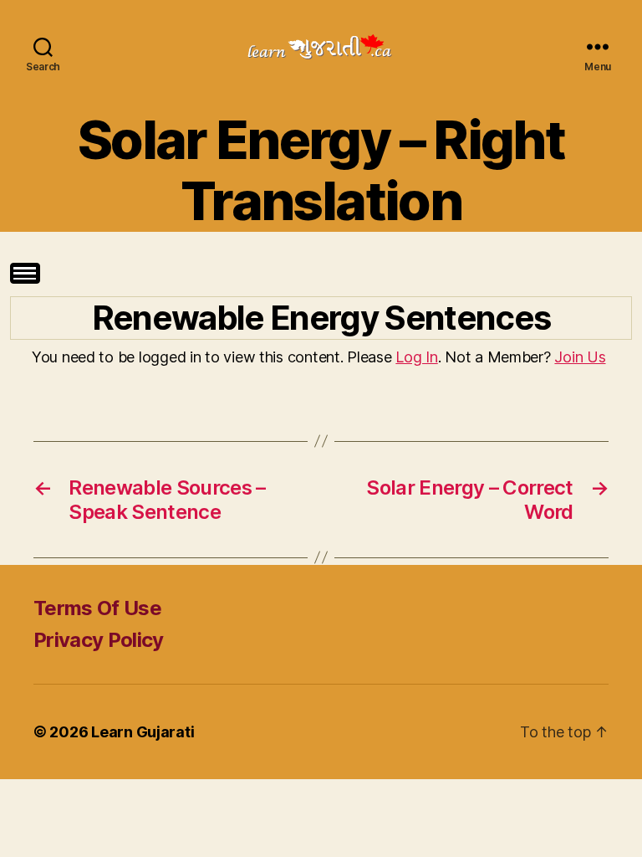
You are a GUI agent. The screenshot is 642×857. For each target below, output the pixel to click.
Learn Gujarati (142, 732)
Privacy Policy (98, 640)
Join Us (579, 357)
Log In (416, 357)
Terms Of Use (97, 608)
